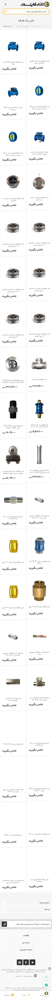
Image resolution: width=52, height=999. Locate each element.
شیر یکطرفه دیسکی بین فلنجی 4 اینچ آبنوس (13, 336)
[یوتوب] (19, 962)
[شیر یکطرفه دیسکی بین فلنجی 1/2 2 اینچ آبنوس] (13, 273)
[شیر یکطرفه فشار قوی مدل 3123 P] (39, 863)
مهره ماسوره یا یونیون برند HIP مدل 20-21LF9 (39, 789)
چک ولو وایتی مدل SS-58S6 (13, 744)
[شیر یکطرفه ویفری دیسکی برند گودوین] (13, 182)
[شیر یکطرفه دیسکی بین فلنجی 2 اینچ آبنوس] (39, 272)
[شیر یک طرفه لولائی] (39, 45)
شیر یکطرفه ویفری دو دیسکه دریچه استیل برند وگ (13, 154)
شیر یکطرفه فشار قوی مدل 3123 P (39, 880)
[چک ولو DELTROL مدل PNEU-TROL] (13, 409)
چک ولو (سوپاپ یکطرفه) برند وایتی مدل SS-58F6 (39, 698)
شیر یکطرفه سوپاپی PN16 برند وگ (13, 63)
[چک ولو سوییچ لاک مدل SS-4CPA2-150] (13, 500)
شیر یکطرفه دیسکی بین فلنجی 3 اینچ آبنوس (39, 335)
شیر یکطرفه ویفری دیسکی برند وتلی (39, 198)
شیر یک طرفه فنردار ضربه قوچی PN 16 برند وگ (39, 153)
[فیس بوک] (26, 962)
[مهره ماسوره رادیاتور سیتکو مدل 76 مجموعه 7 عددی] (13, 864)
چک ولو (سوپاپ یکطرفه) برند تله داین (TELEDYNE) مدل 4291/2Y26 (39, 472)
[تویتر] (32, 962)
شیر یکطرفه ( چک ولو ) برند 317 (39, 834)
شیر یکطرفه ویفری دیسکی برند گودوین (13, 199)
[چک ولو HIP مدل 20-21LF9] (39, 772)
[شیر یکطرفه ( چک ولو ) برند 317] (39, 818)
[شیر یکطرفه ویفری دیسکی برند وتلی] (39, 181)
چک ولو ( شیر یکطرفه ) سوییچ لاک (39, 653)
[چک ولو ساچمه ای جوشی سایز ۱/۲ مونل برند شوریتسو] (13, 455)
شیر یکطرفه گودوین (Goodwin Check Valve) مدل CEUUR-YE (13, 381)
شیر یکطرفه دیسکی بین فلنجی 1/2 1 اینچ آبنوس (13, 245)
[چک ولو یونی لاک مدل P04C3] (13, 773)
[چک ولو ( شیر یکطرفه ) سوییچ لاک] (39, 636)
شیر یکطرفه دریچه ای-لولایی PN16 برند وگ (39, 62)
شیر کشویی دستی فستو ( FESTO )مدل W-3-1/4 (39, 426)
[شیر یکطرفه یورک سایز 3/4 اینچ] (13, 546)
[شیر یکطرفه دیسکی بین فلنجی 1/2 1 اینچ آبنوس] (13, 227)
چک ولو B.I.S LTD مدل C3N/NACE (13, 699)
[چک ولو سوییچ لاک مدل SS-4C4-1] (39, 500)
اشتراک (4, 924)
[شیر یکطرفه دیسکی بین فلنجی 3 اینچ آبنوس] (39, 318)
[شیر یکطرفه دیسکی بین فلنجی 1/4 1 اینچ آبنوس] (39, 227)
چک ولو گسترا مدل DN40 (13, 835)
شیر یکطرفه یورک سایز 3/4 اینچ (13, 562)
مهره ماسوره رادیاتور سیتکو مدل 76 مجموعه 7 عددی (13, 881)
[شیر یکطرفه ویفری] (39, 90)
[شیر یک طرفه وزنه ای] (13, 91)
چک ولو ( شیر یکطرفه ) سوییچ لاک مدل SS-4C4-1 (39, 517)
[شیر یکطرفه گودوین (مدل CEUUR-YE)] (13, 364)
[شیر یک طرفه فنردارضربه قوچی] (39, 136)
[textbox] (26, 11)
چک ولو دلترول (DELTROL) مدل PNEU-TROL (13, 427)
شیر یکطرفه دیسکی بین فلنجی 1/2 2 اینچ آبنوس (13, 290)
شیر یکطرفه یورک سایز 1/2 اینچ (39, 606)
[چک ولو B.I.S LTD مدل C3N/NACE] (13, 682)
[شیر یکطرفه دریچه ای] (39, 363)
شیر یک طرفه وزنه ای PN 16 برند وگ (13, 108)
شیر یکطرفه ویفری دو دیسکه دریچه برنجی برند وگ (39, 107)
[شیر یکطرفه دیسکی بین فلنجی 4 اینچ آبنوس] (13, 318)
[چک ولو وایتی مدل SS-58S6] (13, 728)
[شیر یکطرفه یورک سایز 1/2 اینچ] (39, 590)
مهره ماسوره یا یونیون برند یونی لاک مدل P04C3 (13, 790)
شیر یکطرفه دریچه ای (39, 379)
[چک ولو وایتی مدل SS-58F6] (39, 681)
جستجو (5, 11)
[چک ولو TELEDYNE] (39, 454)
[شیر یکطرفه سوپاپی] (13, 46)
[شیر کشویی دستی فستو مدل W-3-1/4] (39, 409)
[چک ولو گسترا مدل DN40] (13, 819)
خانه (44, 26)
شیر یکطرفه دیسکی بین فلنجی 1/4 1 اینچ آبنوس (39, 244)
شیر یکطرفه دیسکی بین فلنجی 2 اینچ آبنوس (39, 289)
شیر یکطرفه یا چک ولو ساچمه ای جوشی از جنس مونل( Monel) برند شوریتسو (13, 473)
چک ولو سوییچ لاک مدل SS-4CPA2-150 (13, 517)
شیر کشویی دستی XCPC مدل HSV (39, 562)
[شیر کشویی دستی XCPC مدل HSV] (39, 545)
